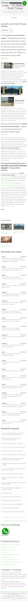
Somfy (17, 182)
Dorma (7, 185)
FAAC (2, 182)
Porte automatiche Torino (7, 557)
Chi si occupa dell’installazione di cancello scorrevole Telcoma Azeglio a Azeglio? (13, 433)
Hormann (19, 185)
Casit (23, 185)
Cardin (15, 185)
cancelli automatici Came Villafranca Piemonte (13, 517)
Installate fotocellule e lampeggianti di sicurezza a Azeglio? (12, 488)
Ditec (5, 183)
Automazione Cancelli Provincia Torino (10, 544)
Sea (20, 182)
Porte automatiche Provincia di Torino (10, 554)
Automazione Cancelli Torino (8, 547)
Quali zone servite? (7, 493)
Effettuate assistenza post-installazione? (13, 504)
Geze (21, 183)
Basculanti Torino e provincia (8, 549)
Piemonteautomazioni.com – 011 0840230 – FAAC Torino (14, 5)
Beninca (9, 183)
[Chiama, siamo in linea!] (25, 3)
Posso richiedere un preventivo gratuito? (13, 474)
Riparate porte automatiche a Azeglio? (12, 451)
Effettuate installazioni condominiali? (12, 496)
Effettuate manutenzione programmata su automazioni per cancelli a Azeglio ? (13, 459)
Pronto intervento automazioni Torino (10, 559)
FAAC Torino (4, 552)
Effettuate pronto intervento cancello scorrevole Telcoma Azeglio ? (11, 439)
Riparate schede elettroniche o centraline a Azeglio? (13, 478)
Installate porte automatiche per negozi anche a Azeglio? (14, 464)
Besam (11, 185)
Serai (13, 183)
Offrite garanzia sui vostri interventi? (12, 500)
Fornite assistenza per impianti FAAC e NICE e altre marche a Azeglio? (14, 469)
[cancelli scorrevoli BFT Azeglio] (18, 227)
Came (5, 182)
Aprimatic (10, 182)
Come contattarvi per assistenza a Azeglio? (14, 511)
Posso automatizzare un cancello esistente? (14, 447)
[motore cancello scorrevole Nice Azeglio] (6, 240)
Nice (23, 182)
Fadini (2, 183)
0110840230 (4, 58)
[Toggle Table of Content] (10, 30)
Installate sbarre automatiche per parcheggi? (14, 454)
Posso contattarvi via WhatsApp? (11, 508)
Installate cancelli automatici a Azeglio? (13, 443)
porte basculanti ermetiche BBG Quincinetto (15, 520)
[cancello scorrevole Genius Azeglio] (6, 227)
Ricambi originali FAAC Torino (8, 564)
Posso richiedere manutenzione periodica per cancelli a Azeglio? (14, 483)
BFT (14, 182)
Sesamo (3, 185)
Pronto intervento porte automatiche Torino (12, 562)
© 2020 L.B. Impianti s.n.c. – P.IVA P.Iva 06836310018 (12, 598)
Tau (7, 187)
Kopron (3, 187)
